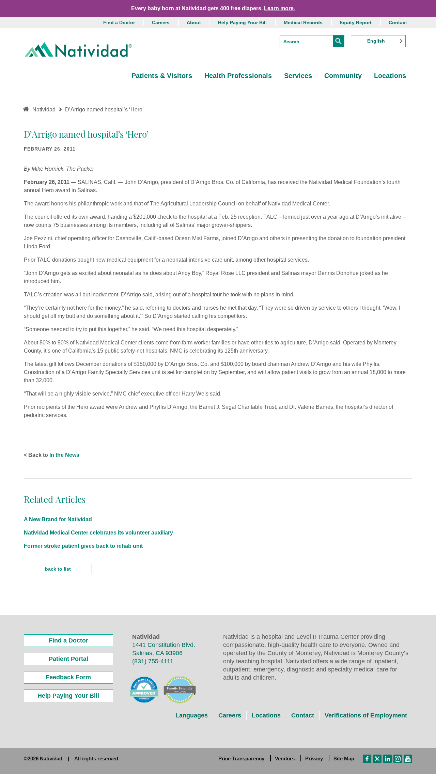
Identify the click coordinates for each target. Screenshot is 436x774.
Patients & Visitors (161, 75)
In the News (64, 455)
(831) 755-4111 (152, 661)
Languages (191, 715)
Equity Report (356, 22)
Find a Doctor (119, 22)
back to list (58, 569)
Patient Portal (68, 658)
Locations (390, 75)
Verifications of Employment (366, 715)
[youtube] (408, 758)
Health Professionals (238, 75)
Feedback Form (68, 677)
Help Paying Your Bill (242, 22)
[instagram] (397, 758)
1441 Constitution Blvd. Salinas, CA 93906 (163, 648)
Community (343, 75)
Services (298, 75)
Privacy (314, 758)
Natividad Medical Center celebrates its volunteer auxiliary (98, 533)
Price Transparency (241, 758)
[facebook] (367, 758)
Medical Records (303, 22)
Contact (398, 22)
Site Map (343, 758)
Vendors (285, 758)
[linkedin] (387, 758)
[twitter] (377, 758)
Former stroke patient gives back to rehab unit (83, 546)
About (194, 22)
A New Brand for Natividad (58, 519)
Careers (161, 22)
